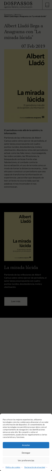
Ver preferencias (26, 460)
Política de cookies (13, 467)
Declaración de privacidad (34, 467)
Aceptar (26, 445)
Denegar (26, 452)
